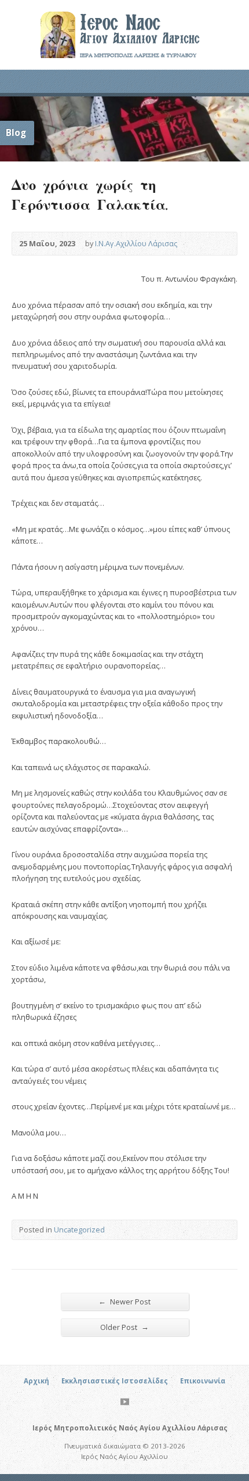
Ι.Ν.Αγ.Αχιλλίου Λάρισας (136, 243)
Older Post (124, 1326)
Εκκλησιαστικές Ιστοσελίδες (114, 1380)
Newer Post (124, 1301)
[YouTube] (124, 1401)
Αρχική (36, 1380)
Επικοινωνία (202, 1380)
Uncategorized (79, 1229)
